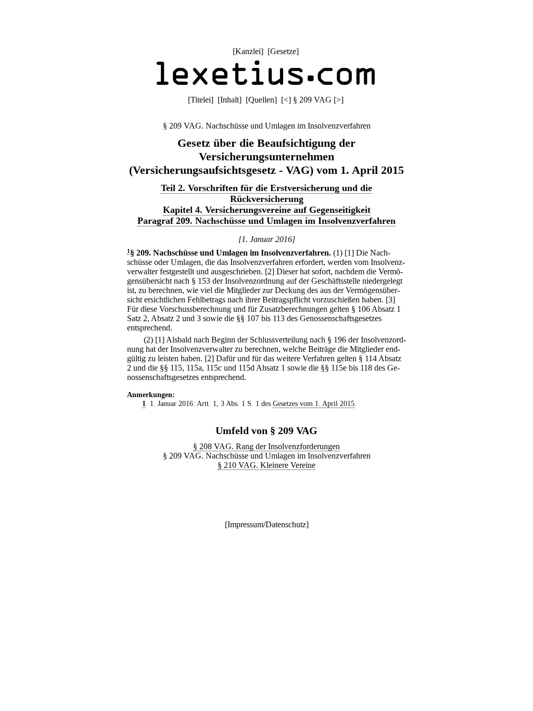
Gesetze (283, 51)
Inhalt (229, 99)
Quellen (261, 99)
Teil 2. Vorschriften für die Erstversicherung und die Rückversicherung (266, 193)
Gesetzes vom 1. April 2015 (313, 403)
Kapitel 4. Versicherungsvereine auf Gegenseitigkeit (267, 210)
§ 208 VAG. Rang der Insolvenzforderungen (266, 446)
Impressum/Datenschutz (266, 524)
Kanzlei (248, 51)
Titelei (201, 99)
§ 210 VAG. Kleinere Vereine (266, 465)
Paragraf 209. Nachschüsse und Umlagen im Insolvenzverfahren (266, 220)
